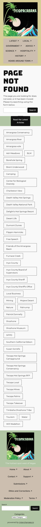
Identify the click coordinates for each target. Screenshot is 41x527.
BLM (29, 153)
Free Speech (12, 239)
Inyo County (12, 263)
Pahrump (25, 307)
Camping (10, 174)
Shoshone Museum (16, 328)
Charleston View (14, 191)
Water (25, 417)
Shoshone (11, 321)
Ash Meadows (13, 153)
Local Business (13, 293)
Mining (9, 300)
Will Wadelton (13, 424)
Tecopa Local (12, 382)
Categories (19, 514)
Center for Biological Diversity (16, 182)
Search (32, 110)
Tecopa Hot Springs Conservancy (16, 367)
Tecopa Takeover (14, 403)
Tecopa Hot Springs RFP (18, 375)
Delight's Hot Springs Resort (20, 211)
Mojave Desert (27, 300)
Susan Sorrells (13, 349)
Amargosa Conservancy (17, 132)
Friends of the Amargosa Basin (18, 247)
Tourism (10, 417)
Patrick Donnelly (14, 314)
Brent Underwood (15, 167)
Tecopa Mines (13, 389)
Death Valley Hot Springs (18, 198)
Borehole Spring (14, 160)
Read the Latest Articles (20, 121)
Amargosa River (14, 139)
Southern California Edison (19, 342)
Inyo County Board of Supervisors (16, 271)
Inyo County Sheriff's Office (19, 287)
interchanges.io (26, 522)
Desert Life (11, 218)
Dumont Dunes (14, 225)
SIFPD (9, 335)
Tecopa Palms (13, 396)
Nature (9, 307)
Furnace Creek (13, 256)
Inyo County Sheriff (15, 280)
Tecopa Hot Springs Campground (16, 357)
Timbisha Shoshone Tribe (19, 410)
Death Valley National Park (19, 204)
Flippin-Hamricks (14, 232)
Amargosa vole (13, 146)
